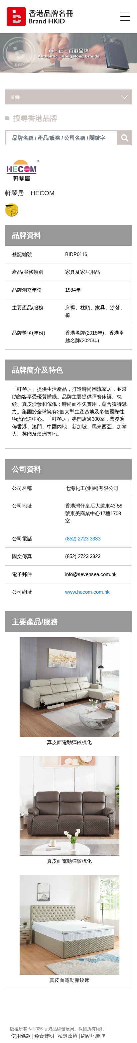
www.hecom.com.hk (87, 592)
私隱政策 (67, 1036)
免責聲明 (44, 1036)
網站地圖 (91, 1036)
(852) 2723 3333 (82, 538)
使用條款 (21, 1036)
